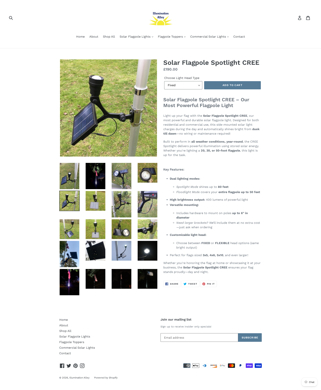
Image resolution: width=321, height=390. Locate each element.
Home (80, 36)
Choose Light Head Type (181, 78)
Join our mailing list (175, 319)
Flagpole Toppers (171, 36)
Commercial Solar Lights (208, 36)
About (93, 36)
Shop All (109, 36)
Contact (239, 36)
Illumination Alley (79, 377)
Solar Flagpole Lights (135, 36)
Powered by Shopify (106, 377)
